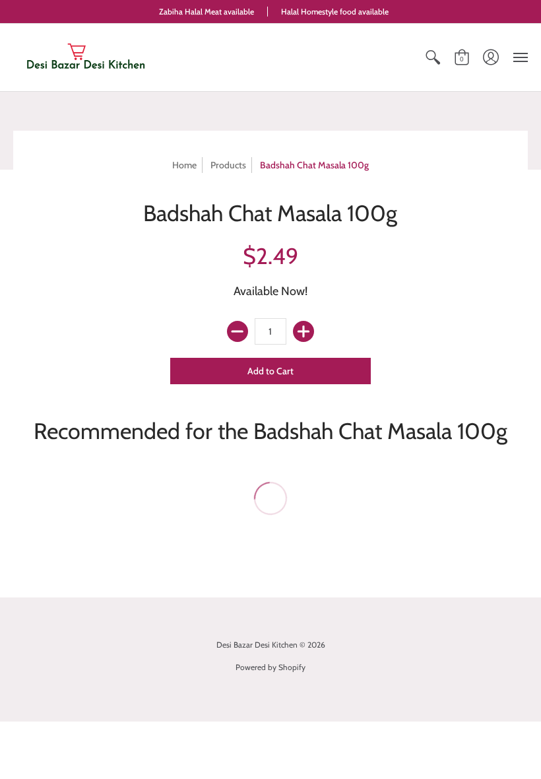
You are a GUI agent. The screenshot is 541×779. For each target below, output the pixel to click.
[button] (432, 57)
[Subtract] (237, 331)
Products (228, 165)
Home (184, 165)
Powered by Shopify (270, 667)
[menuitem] (432, 57)
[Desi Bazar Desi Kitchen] (85, 57)
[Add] (303, 331)
